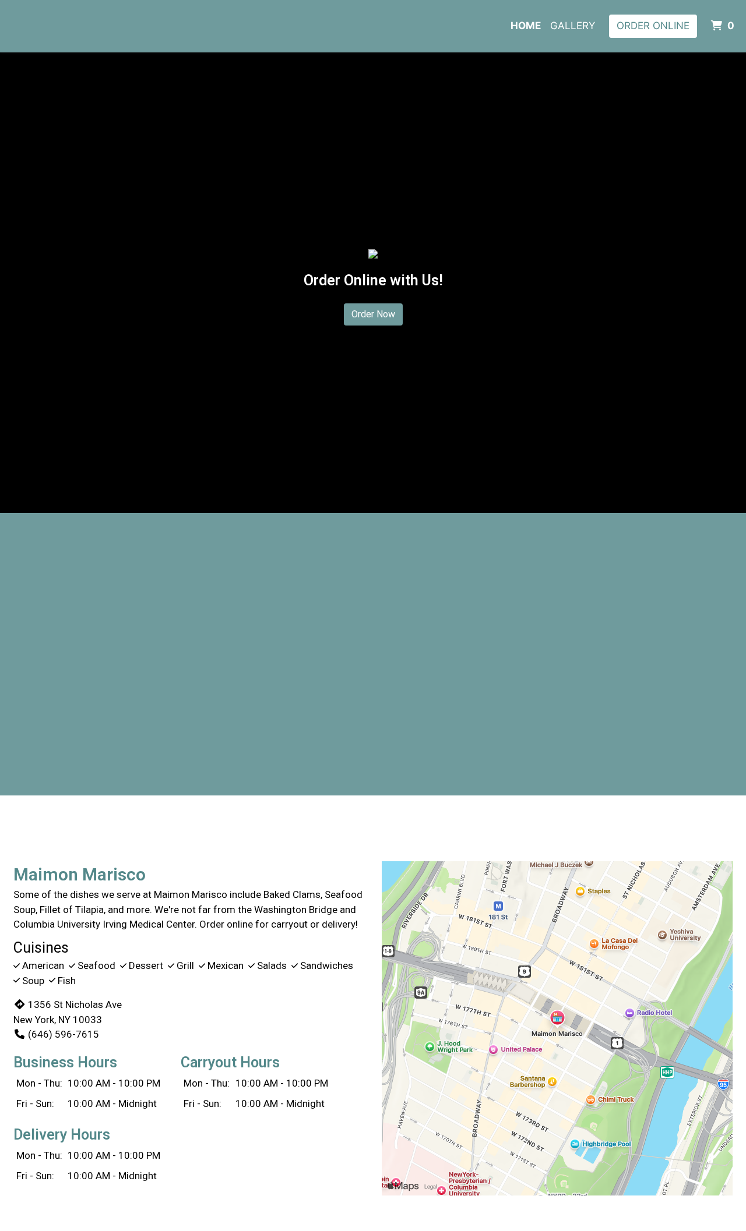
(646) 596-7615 (63, 1034)
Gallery (572, 25)
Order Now (373, 314)
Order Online (653, 25)
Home (526, 25)
